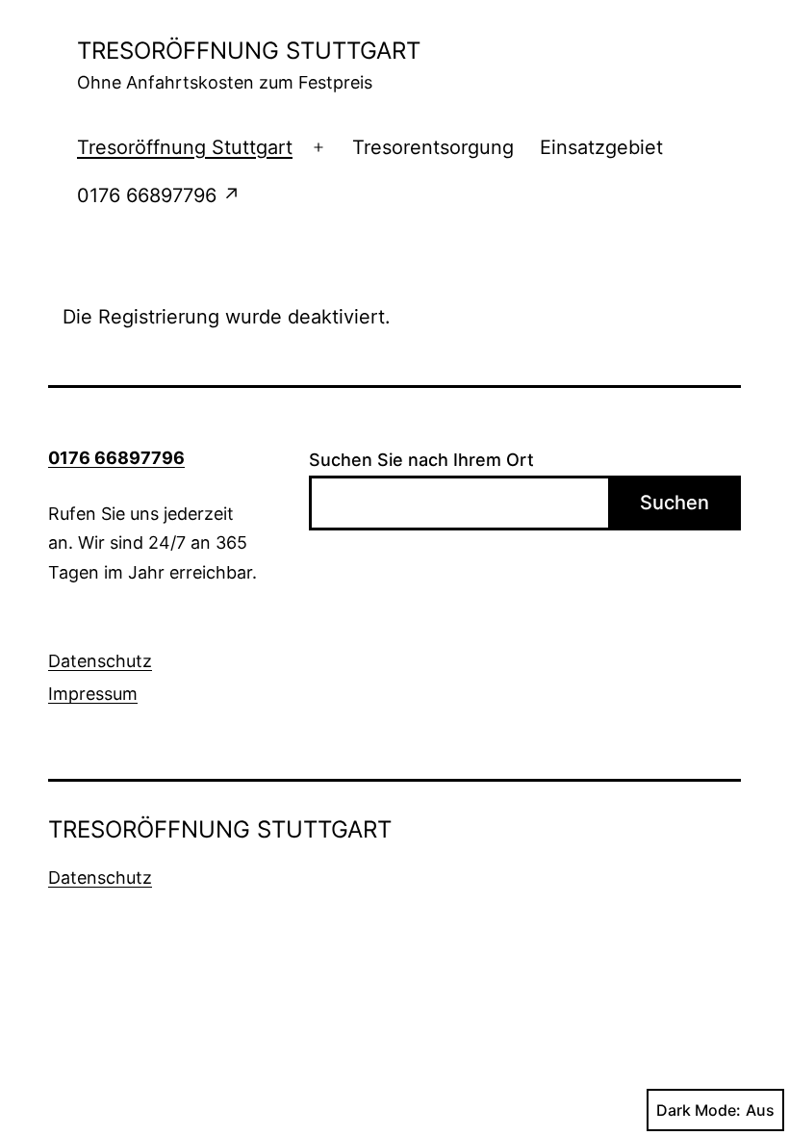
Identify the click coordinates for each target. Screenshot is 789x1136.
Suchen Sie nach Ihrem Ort (421, 460)
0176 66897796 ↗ (159, 195)
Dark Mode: (698, 1110)
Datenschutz (100, 661)
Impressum (93, 694)
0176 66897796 (116, 458)
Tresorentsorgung (433, 147)
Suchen (674, 502)
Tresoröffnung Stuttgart (185, 147)
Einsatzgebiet (601, 147)
